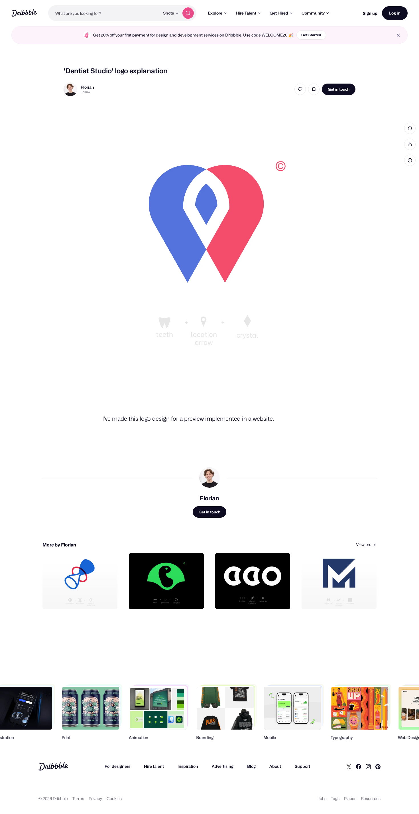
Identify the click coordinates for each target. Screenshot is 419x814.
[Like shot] (300, 89)
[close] (398, 35)
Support (302, 766)
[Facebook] (358, 766)
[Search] (188, 13)
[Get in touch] (84, 599)
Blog (251, 766)
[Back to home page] (24, 13)
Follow (85, 92)
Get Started (311, 35)
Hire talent (154, 766)
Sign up (370, 13)
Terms (78, 798)
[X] (348, 766)
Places (350, 798)
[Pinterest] (378, 766)
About (275, 766)
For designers (117, 766)
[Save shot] (314, 89)
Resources (371, 798)
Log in (394, 13)
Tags (335, 798)
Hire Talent (246, 13)
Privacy (95, 798)
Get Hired (279, 13)
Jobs (322, 798)
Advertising (222, 766)
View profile (366, 544)
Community (313, 13)
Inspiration (188, 766)
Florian (87, 87)
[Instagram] (368, 766)
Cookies (114, 798)
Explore (215, 13)
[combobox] (104, 13)
